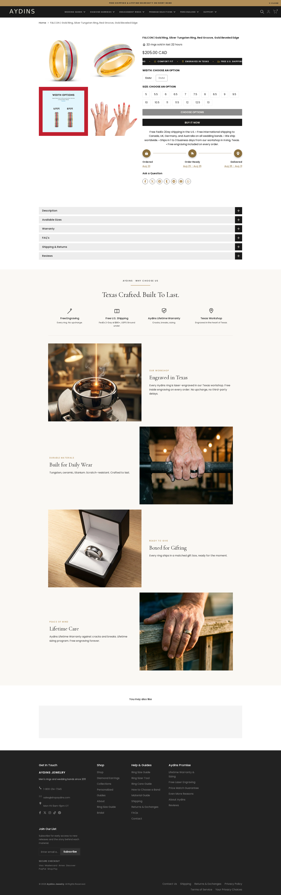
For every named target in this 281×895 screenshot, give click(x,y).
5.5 (156, 94)
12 (187, 102)
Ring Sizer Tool (140, 778)
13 (208, 102)
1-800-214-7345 (52, 789)
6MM (148, 78)
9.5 (234, 94)
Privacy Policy (233, 884)
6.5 (175, 94)
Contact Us (169, 884)
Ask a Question (152, 173)
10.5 (157, 102)
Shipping (136, 801)
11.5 (177, 102)
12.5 (198, 102)
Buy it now (192, 122)
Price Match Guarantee (184, 788)
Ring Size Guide (106, 807)
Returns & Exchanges (144, 807)
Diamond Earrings (108, 778)
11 (167, 102)
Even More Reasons (181, 794)
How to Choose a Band (145, 790)
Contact (136, 818)
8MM (162, 78)
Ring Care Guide (141, 784)
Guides (101, 795)
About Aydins (177, 799)
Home (42, 22)
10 (146, 102)
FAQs (134, 813)
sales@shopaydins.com (56, 797)
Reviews (174, 805)
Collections (104, 784)
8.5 (215, 94)
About (101, 801)
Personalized (105, 790)
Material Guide (140, 795)
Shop (100, 772)
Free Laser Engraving (182, 782)
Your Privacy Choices (228, 889)
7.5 (195, 94)
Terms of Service (201, 889)
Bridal (100, 813)
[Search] (262, 12)
